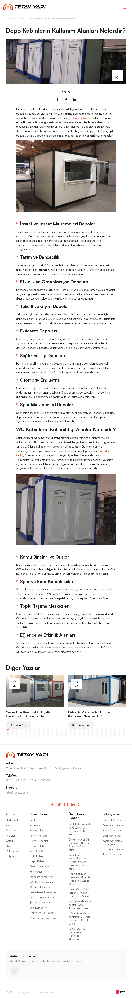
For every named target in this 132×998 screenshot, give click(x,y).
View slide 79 (115, 733)
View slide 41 (66, 731)
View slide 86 (26, 735)
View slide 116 (39, 736)
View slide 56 (12, 733)
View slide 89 (39, 735)
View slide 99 (84, 735)
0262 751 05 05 (39, 780)
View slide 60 (30, 733)
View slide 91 (48, 735)
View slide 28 (8, 731)
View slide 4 (21, 730)
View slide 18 (84, 730)
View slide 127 (88, 736)
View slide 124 (75, 736)
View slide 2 (12, 730)
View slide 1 (8, 730)
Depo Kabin (37, 861)
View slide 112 (21, 736)
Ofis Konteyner (39, 907)
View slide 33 (30, 731)
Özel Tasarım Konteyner (44, 918)
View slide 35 (39, 731)
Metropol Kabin (39, 830)
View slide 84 (17, 735)
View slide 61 (35, 733)
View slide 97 (75, 735)
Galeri (9, 840)
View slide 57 (17, 733)
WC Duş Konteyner (41, 882)
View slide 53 (119, 731)
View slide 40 (61, 731)
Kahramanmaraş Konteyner (112, 842)
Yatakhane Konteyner (42, 897)
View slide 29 (12, 731)
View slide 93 (57, 735)
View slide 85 (21, 735)
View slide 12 (57, 730)
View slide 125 (79, 736)
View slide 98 (79, 735)
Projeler (10, 835)
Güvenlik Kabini (39, 840)
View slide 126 (84, 736)
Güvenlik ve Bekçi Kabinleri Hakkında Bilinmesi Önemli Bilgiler (79, 918)
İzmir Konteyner (112, 835)
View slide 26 (119, 730)
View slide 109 (8, 736)
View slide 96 (70, 735)
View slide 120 (57, 736)
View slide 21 (97, 730)
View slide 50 (106, 731)
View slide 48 (97, 731)
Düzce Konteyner (113, 849)
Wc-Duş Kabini (39, 851)
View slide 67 (61, 733)
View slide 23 (106, 730)
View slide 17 (79, 730)
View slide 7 (35, 730)
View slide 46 (88, 731)
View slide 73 (88, 733)
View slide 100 (88, 735)
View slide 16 (75, 730)
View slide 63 (44, 733)
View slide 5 (26, 730)
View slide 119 (52, 736)
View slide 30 (17, 731)
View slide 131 (106, 736)
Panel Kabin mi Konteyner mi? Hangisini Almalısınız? (77, 934)
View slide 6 (30, 730)
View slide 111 (17, 736)
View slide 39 (57, 731)
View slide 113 (26, 736)
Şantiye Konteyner (41, 902)
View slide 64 (48, 733)
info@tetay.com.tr (17, 792)
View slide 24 (111, 730)
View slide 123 (70, 736)
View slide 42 (70, 731)
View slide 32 (26, 731)
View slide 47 (93, 731)
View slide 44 (79, 731)
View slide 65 (52, 733)
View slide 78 (111, 733)
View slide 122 (66, 736)
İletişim (10, 856)
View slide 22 (102, 730)
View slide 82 (8, 735)
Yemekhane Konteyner (43, 892)
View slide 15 (70, 730)
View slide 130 (102, 736)
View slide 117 (44, 736)
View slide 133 (115, 736)
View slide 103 (102, 735)
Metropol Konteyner (42, 887)
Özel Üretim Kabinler (42, 866)
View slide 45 (84, 731)
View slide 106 (115, 735)
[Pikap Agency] (121, 992)
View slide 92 (52, 735)
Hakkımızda (12, 820)
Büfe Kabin (36, 856)
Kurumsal (12, 814)
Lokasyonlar (111, 814)
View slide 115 (35, 736)
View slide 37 (48, 731)
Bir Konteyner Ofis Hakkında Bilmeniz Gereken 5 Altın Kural (80, 845)
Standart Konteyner (41, 876)
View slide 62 (39, 733)
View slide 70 (75, 733)
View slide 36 (44, 731)
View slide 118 (48, 736)
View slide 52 (115, 731)
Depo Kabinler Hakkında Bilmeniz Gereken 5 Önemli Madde (80, 879)
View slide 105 (111, 735)
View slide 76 (102, 733)
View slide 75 (97, 733)
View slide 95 (66, 735)
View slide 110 (12, 736)
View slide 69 (70, 733)
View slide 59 (26, 733)
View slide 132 (111, 736)
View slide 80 (119, 733)
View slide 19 (88, 730)
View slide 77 (106, 733)
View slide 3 (17, 730)
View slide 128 (93, 736)
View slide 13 (61, 730)
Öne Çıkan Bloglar (76, 816)
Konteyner (12, 830)
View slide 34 (35, 731)
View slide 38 (52, 731)
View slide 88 (35, 735)
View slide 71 (79, 733)
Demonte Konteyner (42, 912)
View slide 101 (93, 735)
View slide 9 (44, 730)
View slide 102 (97, 735)
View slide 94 (61, 735)
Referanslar (12, 851)
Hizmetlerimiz (39, 814)
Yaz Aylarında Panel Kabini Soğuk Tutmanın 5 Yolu (80, 905)
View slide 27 (124, 730)
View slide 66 (57, 733)
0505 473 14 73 (16, 780)
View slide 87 (30, 735)
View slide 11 (52, 730)
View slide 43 (75, 731)
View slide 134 (119, 736)
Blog (9, 846)
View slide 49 (102, 731)
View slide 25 (115, 730)
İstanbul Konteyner (114, 820)
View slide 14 (66, 730)
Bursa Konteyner (113, 854)
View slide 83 (12, 735)
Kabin (9, 825)
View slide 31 (21, 731)
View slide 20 (93, 730)
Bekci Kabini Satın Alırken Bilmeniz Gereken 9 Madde (79, 893)
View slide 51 (111, 731)
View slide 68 (66, 733)
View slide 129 (97, 736)
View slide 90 (44, 735)
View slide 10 (48, 730)
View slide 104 (106, 735)
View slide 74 (93, 733)
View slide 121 (61, 736)
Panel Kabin (37, 825)
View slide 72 (84, 733)
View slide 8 (39, 730)
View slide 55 (8, 733)
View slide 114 (30, 736)
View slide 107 (119, 735)
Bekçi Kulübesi (38, 846)
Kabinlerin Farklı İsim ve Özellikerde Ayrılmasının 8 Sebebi (80, 829)
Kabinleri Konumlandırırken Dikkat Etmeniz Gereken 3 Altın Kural (79, 861)
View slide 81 (124, 733)
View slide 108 (124, 735)
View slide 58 (21, 733)
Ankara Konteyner (113, 825)
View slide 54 (124, 731)
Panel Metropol (39, 835)
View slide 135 (124, 736)
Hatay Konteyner (113, 830)
